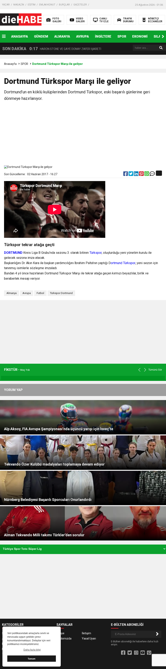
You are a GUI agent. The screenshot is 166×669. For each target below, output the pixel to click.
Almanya (11, 293)
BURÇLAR (64, 4)
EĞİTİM (31, 4)
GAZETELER (80, 4)
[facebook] (126, 174)
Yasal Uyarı (89, 638)
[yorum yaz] (152, 174)
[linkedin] (136, 174)
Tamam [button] (31, 658)
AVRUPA (82, 36)
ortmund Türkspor (123, 263)
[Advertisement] (83, 134)
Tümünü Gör (155, 369)
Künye (60, 633)
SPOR (121, 36)
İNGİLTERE (103, 36)
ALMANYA (62, 36)
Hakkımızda (63, 638)
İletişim (86, 633)
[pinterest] (141, 174)
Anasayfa (10, 63)
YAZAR (6, 4)
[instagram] (136, 653)
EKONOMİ (140, 36)
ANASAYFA (19, 36)
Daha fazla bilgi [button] (32, 649)
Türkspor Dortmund (61, 293)
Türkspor (95, 253)
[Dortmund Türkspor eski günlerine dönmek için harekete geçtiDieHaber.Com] (26, 19)
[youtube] (142, 653)
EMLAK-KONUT (47, 4)
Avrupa (26, 293)
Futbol (40, 293)
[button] (163, 37)
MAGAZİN (18, 4)
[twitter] (131, 174)
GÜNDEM (41, 36)
